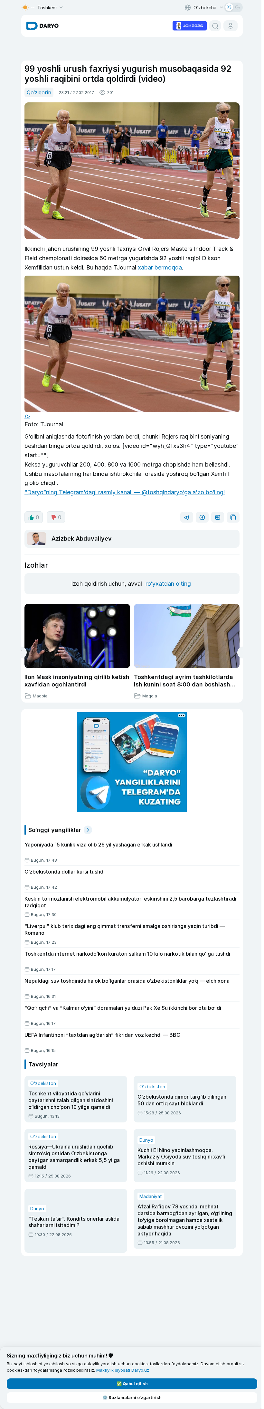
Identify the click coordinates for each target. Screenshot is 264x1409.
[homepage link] (42, 26)
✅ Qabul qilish (132, 1383)
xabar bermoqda (160, 267)
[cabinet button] (230, 25)
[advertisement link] (190, 25)
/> (27, 416)
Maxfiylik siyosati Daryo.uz (122, 1370)
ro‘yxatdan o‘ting (168, 583)
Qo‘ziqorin (39, 92)
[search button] (215, 25)
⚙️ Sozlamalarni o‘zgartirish (132, 1397)
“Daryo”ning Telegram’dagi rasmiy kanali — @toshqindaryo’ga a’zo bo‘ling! (124, 492)
